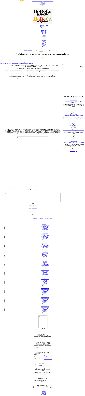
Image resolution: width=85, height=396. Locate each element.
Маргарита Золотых (48, 355)
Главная (26, 50)
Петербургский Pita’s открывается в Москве (73, 115)
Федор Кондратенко (48, 357)
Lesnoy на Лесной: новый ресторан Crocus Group (73, 142)
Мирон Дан (73, 129)
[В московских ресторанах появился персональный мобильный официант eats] (42, 62)
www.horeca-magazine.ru (42, 374)
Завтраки (73, 137)
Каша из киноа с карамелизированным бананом (73, 130)
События (30, 50)
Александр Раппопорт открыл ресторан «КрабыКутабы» (73, 102)
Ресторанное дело (33, 208)
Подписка (43, 3)
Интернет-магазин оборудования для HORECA (42, 1)
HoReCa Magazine (33, 205)
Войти (42, 5)
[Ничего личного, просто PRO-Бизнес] (42, 59)
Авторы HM (42, 2)
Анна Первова (47, 356)
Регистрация (42, 7)
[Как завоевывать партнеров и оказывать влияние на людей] (42, 61)
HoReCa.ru (37, 347)
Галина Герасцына (48, 359)
